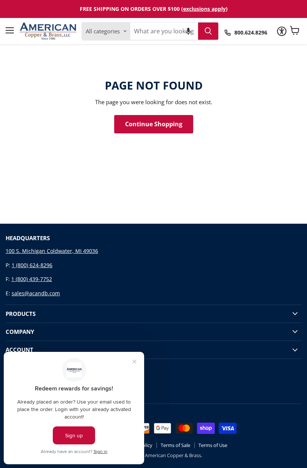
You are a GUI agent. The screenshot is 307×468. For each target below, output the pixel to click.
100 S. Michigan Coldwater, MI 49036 (52, 250)
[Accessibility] (281, 31)
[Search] (208, 31)
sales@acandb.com (36, 293)
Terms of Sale (175, 445)
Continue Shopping (153, 124)
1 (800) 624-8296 (32, 265)
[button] (188, 31)
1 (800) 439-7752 (31, 279)
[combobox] (164, 31)
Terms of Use (212, 445)
